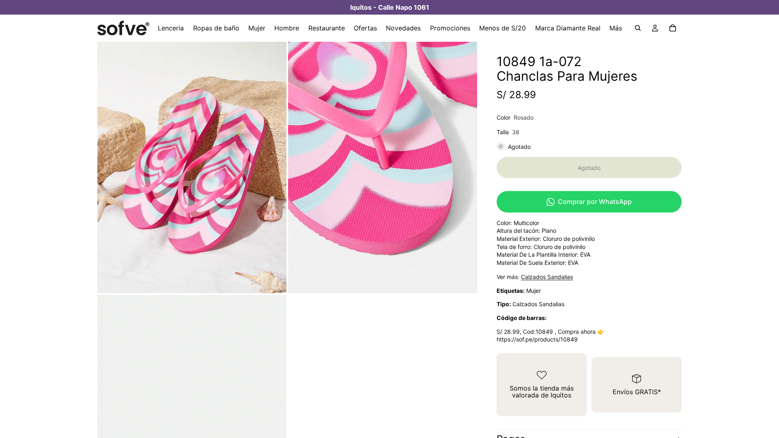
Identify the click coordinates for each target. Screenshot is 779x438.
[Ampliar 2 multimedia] (382, 167)
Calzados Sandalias (547, 276)
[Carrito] (673, 28)
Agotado (589, 167)
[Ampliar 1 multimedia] (191, 167)
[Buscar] (638, 28)
